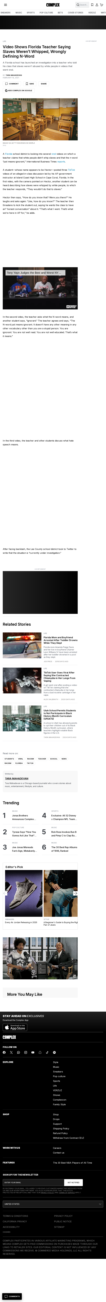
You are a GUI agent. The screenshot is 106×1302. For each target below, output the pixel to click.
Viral (20, 759)
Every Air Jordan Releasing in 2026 (21, 922)
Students (9, 759)
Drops (56, 1119)
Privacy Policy (47, 1193)
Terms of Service (67, 1193)
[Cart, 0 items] (101, 4)
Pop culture (59, 1076)
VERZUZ (92, 12)
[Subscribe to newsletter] (73, 1182)
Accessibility (11, 1227)
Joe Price (48, 662)
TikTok (71, 169)
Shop (56, 1114)
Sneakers (9, 919)
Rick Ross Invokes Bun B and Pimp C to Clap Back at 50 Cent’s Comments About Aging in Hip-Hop (64, 834)
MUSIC (19, 12)
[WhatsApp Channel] (18, 1052)
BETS (60, 12)
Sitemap (59, 1227)
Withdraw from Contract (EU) (68, 1138)
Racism (30, 759)
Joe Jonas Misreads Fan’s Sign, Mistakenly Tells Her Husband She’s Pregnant (24, 849)
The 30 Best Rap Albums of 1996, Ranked (64, 849)
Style (46, 919)
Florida (8, 153)
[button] (53, 1204)
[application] (40, 288)
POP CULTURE (46, 12)
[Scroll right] (75, 893)
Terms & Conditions (15, 1216)
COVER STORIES (75, 12)
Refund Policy (60, 1133)
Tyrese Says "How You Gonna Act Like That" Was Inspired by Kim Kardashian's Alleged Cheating (24, 834)
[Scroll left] (5, 893)
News (64, 759)
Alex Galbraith (51, 699)
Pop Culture (18, 828)
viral (53, 153)
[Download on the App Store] (15, 1026)
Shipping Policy (61, 1128)
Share (44, 84)
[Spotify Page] (54, 1052)
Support (57, 1123)
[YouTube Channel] (32, 1052)
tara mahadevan (52, 737)
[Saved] (92, 5)
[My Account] (97, 4)
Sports (54, 811)
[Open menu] (5, 5)
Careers (57, 1148)
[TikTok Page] (47, 1052)
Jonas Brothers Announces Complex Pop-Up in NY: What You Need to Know (24, 817)
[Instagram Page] (25, 1052)
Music (15, 811)
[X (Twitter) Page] (11, 1052)
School (53, 759)
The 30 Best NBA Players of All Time (72, 1162)
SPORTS (31, 12)
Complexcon (59, 1099)
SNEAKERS (5, 12)
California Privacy (15, 1221)
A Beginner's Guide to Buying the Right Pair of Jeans (61, 923)
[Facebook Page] (4, 1052)
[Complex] (53, 4)
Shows (56, 1095)
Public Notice (63, 1221)
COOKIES (6, 1232)
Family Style (59, 1104)
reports (61, 161)
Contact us (58, 1152)
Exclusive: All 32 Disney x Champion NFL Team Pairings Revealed (63, 817)
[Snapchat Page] (40, 1052)
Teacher (42, 759)
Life (4, 41)
